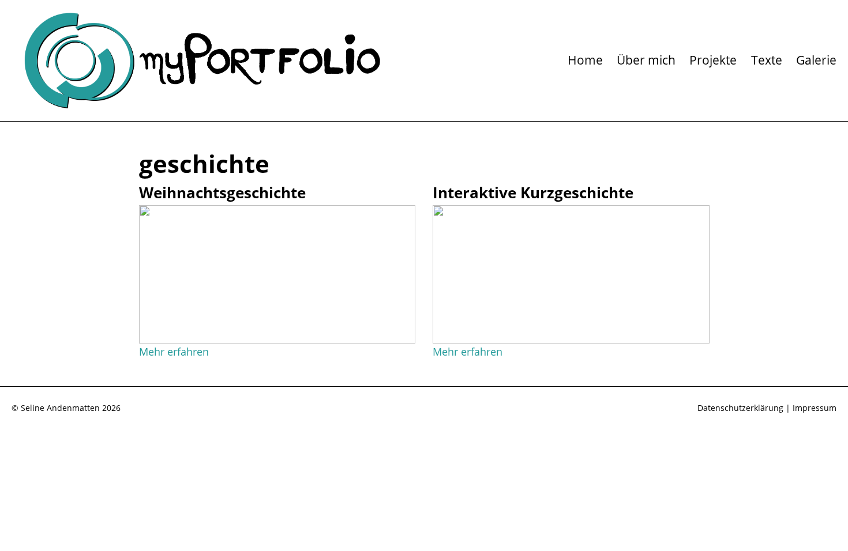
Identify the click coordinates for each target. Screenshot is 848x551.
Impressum (814, 407)
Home (585, 60)
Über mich (646, 60)
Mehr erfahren (174, 351)
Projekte (713, 60)
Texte (766, 60)
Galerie (816, 60)
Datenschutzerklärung (740, 407)
